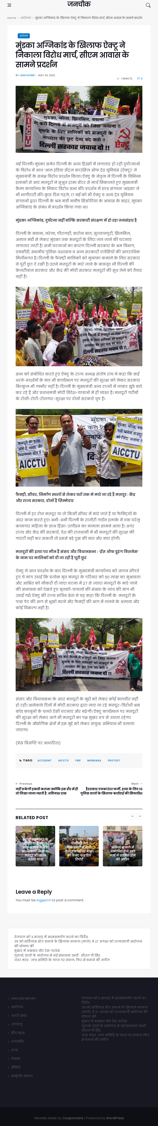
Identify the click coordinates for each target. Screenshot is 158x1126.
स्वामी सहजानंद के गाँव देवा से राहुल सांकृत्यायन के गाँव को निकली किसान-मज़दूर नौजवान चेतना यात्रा (35, 849)
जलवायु (16, 1024)
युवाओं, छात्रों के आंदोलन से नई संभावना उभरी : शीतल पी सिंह (57, 955)
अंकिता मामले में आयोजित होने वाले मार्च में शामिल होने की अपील (123, 853)
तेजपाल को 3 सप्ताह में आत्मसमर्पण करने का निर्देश (51, 937)
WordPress (115, 1118)
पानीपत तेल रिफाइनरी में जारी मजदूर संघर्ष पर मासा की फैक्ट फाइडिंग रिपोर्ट (79, 851)
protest (114, 760)
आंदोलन (24, 35)
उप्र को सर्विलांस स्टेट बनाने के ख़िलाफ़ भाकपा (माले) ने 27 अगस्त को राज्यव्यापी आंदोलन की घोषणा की (114, 1012)
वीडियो (16, 1067)
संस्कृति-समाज (22, 1076)
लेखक (15, 1059)
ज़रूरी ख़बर (19, 1015)
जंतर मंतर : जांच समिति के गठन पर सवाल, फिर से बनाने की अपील (62, 960)
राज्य (14, 1050)
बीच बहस (18, 1033)
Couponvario (73, 1118)
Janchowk (27, 75)
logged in (43, 900)
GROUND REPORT (23, 998)
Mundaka (94, 760)
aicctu (63, 760)
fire (78, 760)
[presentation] (133, 816)
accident (44, 760)
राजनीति (17, 1041)
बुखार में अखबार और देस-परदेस (37, 951)
